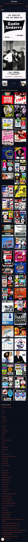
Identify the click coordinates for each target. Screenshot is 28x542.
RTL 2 (3, 435)
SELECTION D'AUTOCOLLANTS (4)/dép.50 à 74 (11, 528)
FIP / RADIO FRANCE (6, 465)
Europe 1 (3, 412)
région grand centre (6, 482)
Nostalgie (4, 426)
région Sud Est (5, 484)
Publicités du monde (6, 517)
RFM (3, 437)
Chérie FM (4, 428)
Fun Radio (4, 433)
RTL (2, 414)
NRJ (3, 423)
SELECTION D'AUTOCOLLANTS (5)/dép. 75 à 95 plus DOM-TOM (14, 530)
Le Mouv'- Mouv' (5, 463)
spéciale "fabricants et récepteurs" (9, 503)
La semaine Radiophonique (7, 500)
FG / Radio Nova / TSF (6, 454)
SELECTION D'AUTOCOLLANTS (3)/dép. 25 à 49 (11, 525)
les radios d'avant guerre (7, 496)
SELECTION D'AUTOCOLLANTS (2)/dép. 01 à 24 (11, 523)
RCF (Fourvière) (5, 470)
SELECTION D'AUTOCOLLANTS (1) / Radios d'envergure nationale (12, 520)
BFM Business (5, 449)
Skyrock (3, 442)
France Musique (5, 458)
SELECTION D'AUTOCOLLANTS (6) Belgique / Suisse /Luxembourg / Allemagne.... (12, 533)
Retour (14, 83)
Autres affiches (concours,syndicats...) (9, 493)
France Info (4, 421)
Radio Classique (5, 447)
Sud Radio (4, 416)
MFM (3, 444)
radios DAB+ (4, 491)
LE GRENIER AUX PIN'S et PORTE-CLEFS (9, 536)
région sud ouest (5, 486)
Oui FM (3, 451)
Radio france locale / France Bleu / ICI (9, 456)
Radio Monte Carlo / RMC (7, 407)
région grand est (5, 475)
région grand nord (5, 472)
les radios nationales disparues (8, 505)
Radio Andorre (4, 508)
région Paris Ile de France (7, 477)
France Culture (5, 461)
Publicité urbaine (5, 510)
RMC (3, 409)
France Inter (4, 419)
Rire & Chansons (5, 430)
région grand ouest (5, 479)
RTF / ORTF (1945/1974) (7, 498)
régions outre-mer (5, 489)
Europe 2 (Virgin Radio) (6, 440)
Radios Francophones (6, 514)
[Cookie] (2, 539)
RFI (2, 468)
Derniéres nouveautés (6, 538)
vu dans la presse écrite (6, 512)
